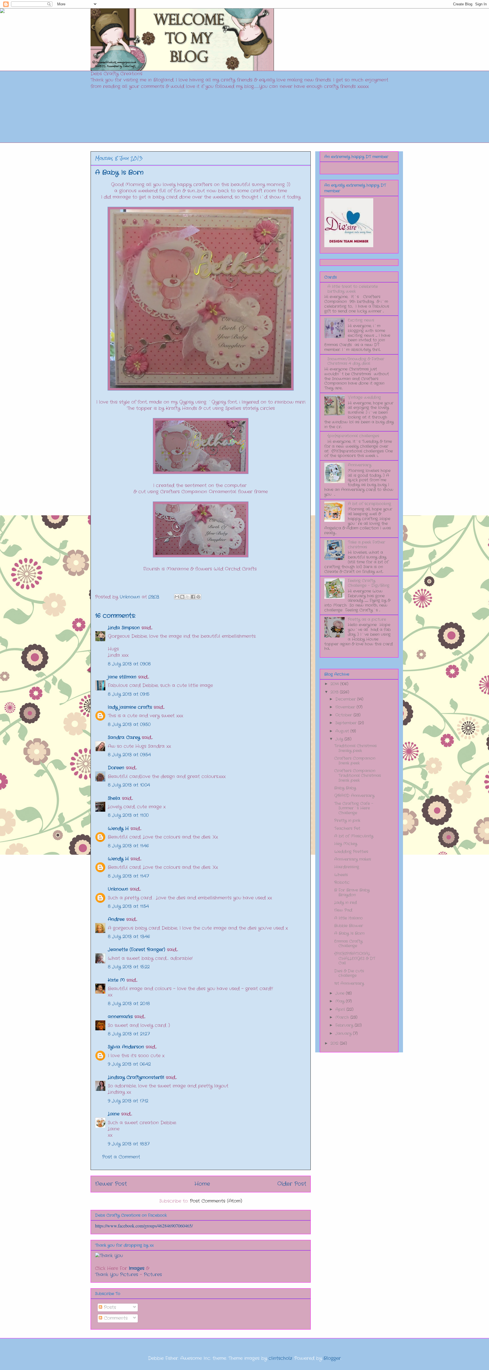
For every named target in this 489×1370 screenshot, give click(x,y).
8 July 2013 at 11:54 (128, 906)
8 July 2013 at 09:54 (129, 754)
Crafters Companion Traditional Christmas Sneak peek (357, 775)
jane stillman (122, 677)
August (342, 731)
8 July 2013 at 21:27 (129, 1034)
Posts (109, 1307)
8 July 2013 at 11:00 (128, 815)
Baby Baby (345, 788)
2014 (335, 684)
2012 (335, 1043)
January (344, 1033)
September (346, 723)
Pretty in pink (347, 820)
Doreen (116, 767)
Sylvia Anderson (126, 1047)
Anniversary (359, 465)
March (342, 1017)
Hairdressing (346, 867)
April (340, 1009)
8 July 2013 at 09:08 (129, 664)
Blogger (332, 1358)
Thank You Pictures (116, 1274)
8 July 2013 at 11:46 (128, 846)
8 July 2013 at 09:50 (129, 724)
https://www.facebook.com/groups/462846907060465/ (144, 1226)
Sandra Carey (124, 737)
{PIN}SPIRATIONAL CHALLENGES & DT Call (354, 958)
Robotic (342, 882)
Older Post (291, 1184)
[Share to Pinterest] (198, 597)
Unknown (118, 889)
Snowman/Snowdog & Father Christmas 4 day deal (355, 361)
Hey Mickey (345, 843)
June (340, 993)
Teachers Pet (347, 828)
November (346, 707)
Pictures (153, 1274)
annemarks (120, 1016)
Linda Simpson (124, 627)
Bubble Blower (348, 926)
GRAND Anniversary (354, 795)
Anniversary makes (352, 859)
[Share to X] (187, 597)
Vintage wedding (364, 397)
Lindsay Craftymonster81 (136, 1077)
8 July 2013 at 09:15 (128, 694)
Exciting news (361, 320)
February (345, 1025)
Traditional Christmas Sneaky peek (355, 748)
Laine (113, 1114)
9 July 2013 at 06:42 (129, 1064)
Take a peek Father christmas (366, 544)
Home (202, 1184)
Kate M (116, 980)
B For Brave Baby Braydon (352, 892)
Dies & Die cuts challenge (349, 973)
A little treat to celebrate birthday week (352, 289)
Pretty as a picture (367, 619)
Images (136, 1268)
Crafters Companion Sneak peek (354, 760)
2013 (335, 692)
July (339, 739)
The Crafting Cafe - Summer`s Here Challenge (353, 808)
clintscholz (280, 1358)
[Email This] (177, 597)
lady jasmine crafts (130, 707)
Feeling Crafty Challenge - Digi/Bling (368, 583)
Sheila (114, 798)
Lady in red (345, 902)
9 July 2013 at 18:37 (128, 1144)
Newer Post (111, 1184)
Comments (115, 1318)
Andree (116, 919)
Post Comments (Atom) (216, 1201)
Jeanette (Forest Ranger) (137, 949)
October (344, 715)
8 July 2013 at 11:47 (128, 876)
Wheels (341, 875)
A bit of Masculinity (353, 836)
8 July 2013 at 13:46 (129, 936)
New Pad (343, 910)
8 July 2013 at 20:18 (129, 1003)
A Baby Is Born (349, 933)
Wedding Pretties (351, 851)
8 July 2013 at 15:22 (129, 967)
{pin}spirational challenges (353, 436)
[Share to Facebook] (193, 597)
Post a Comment (121, 1157)
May (340, 1001)
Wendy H (118, 828)
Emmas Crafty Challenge (348, 943)
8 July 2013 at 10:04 (129, 785)
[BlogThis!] (182, 597)
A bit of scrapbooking (369, 504)
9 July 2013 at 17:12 (128, 1101)
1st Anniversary (349, 983)
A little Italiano (348, 918)
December (346, 699)
